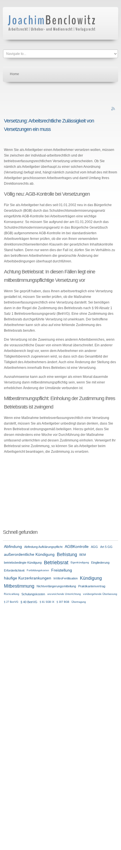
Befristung (67, 554)
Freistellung (61, 570)
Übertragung (78, 602)
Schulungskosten (33, 594)
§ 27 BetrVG (11, 602)
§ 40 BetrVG (29, 602)
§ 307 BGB (63, 602)
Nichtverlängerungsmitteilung (56, 586)
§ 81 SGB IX (47, 602)
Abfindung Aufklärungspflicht (43, 546)
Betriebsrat (56, 562)
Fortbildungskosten (38, 570)
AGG (94, 546)
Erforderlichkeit (14, 570)
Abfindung (13, 547)
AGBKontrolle (77, 547)
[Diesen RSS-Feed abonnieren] (113, 109)
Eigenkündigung (80, 562)
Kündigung (91, 578)
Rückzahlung (11, 594)
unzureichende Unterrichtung (64, 594)
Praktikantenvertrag (91, 586)
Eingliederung (100, 562)
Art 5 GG (106, 546)
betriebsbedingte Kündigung (23, 562)
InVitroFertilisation (65, 578)
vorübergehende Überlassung (100, 594)
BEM (82, 554)
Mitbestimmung (19, 586)
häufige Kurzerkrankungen (27, 578)
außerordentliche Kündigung (29, 554)
